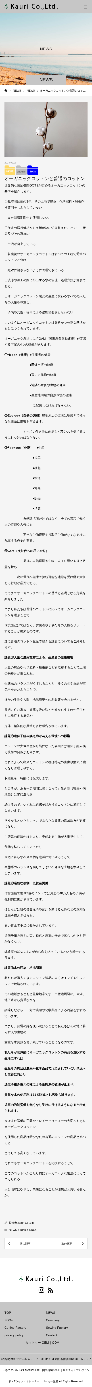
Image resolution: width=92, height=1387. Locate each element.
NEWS (13, 1230)
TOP (7, 1312)
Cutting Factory (15, 1327)
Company (53, 1320)
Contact (51, 1335)
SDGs (32, 1230)
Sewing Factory (57, 1327)
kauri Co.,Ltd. (26, 1222)
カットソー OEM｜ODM (42, 1342)
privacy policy (13, 1335)
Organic (23, 1230)
